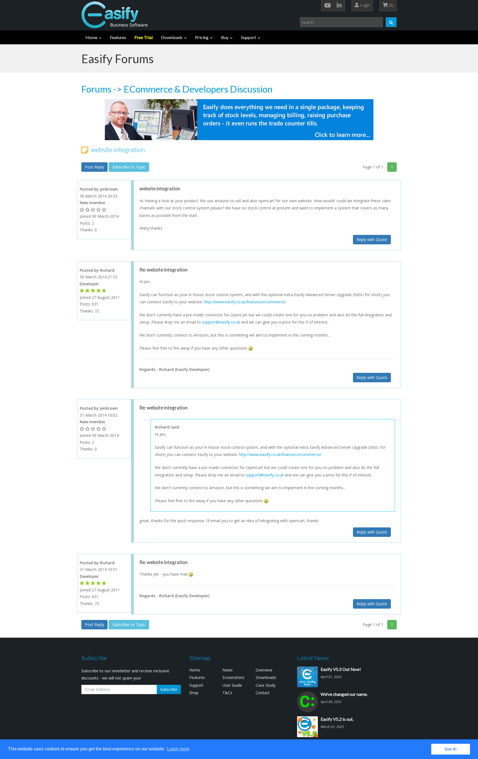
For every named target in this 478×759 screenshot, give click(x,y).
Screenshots (233, 677)
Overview (264, 670)
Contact (263, 692)
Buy (224, 37)
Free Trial (143, 37)
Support (248, 37)
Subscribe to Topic (129, 167)
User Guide (232, 685)
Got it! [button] (451, 749)
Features (118, 37)
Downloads (172, 37)
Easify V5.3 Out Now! (341, 669)
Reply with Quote (372, 239)
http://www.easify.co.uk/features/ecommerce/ (245, 301)
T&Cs (227, 692)
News (227, 670)
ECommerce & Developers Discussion (198, 88)
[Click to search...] (391, 22)
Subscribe (168, 689)
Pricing (202, 37)
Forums (96, 88)
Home (91, 37)
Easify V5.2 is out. (337, 719)
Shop (193, 692)
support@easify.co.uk (221, 322)
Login (364, 5)
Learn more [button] (178, 749)
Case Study (266, 685)
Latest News (313, 657)
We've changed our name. (344, 694)
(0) (391, 5)
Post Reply (94, 167)
